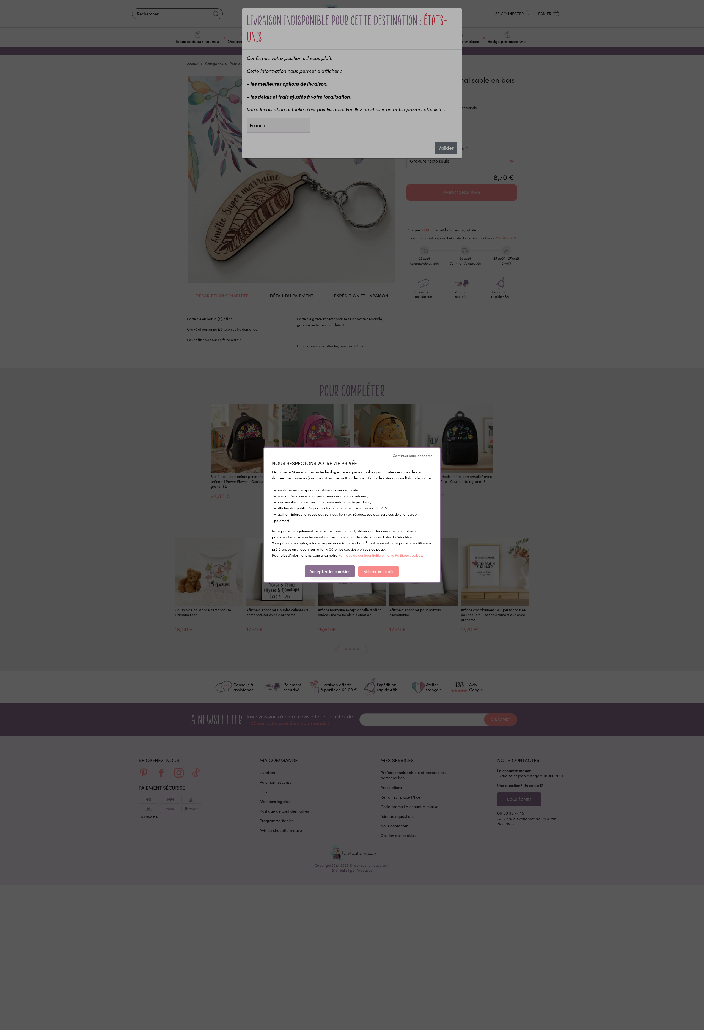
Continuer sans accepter (412, 455)
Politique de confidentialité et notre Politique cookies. (380, 555)
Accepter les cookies (329, 571)
